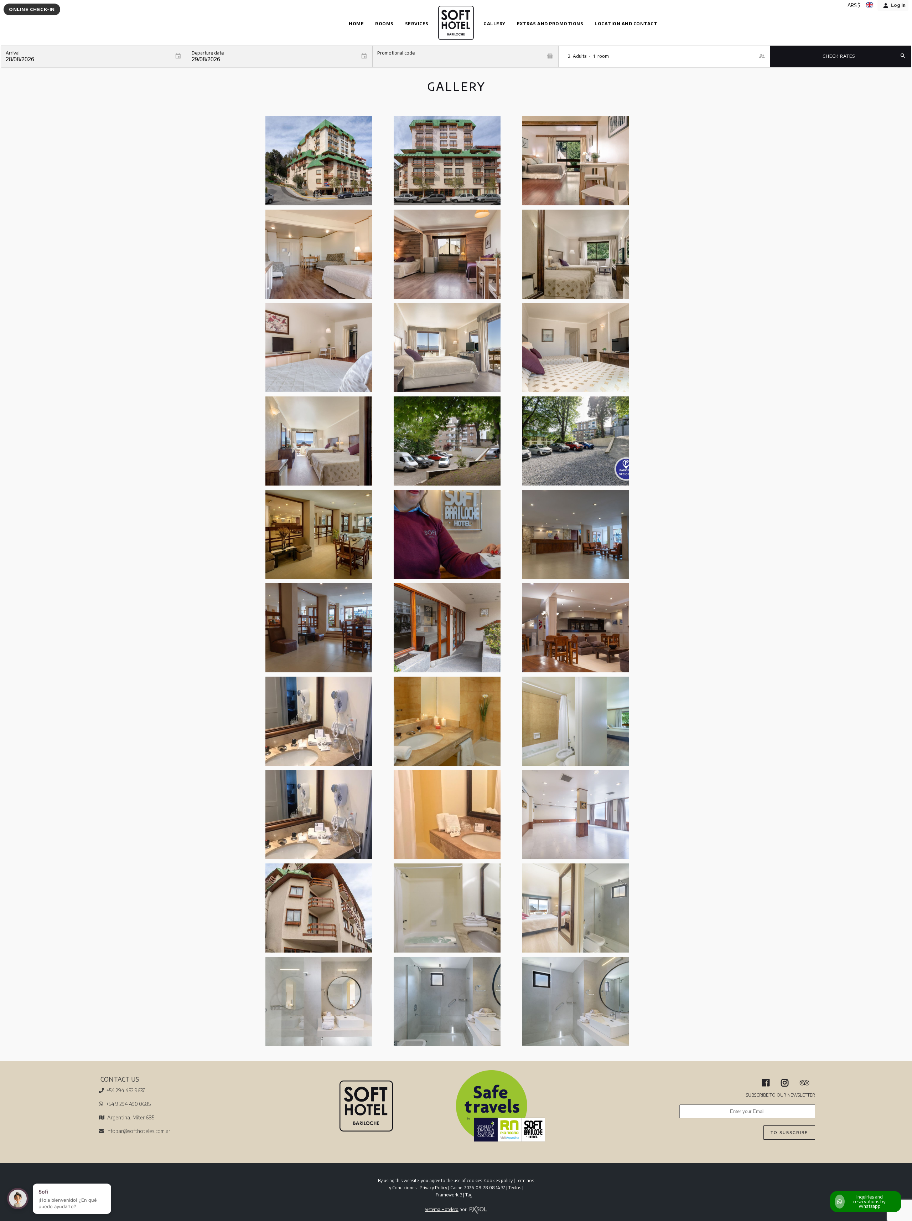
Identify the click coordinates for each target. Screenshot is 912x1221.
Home (356, 23)
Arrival (13, 53)
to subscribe (789, 1132)
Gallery (494, 23)
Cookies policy (498, 1180)
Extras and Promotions (550, 23)
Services (417, 23)
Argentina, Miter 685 (130, 1117)
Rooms (384, 23)
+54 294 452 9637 (126, 1090)
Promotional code (396, 53)
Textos (514, 1187)
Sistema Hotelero (441, 1209)
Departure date (208, 53)
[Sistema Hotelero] (478, 1210)
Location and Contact (626, 23)
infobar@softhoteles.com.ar (138, 1131)
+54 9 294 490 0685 (128, 1104)
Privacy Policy (433, 1187)
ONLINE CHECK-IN (32, 9)
